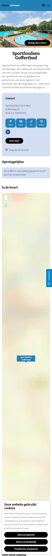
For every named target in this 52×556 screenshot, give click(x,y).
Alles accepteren (26, 534)
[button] (26, 359)
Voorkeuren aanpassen (26, 549)
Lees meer (14, 140)
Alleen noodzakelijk (26, 542)
